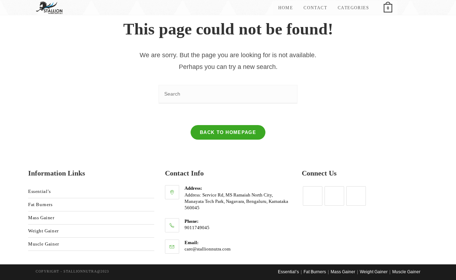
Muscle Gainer (43, 244)
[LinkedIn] (334, 196)
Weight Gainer (43, 230)
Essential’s (39, 191)
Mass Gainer (41, 217)
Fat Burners (40, 204)
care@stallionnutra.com (207, 249)
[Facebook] (356, 196)
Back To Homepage (228, 132)
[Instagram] (312, 196)
